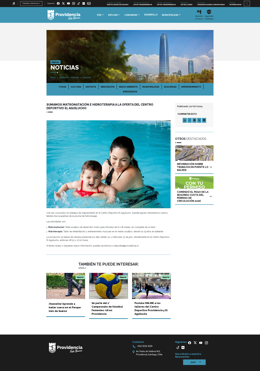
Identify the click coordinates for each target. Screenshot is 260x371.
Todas (62, 87)
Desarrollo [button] (151, 15)
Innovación (108, 87)
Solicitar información (166, 3)
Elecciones (211, 3)
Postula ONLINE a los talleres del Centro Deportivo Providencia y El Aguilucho (151, 308)
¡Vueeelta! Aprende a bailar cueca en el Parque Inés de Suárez (65, 307)
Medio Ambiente (128, 87)
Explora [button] (113, 15)
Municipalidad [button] (170, 15)
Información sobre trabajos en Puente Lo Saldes (192, 167)
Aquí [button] (193, 362)
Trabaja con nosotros (117, 3)
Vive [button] (99, 15)
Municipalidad (150, 87)
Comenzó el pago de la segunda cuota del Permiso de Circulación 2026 (193, 196)
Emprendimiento (191, 87)
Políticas (235, 3)
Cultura (76, 87)
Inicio (53, 77)
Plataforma (186, 3)
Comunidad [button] (131, 15)
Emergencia (130, 91)
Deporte (87, 77)
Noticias (75, 77)
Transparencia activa (142, 3)
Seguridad (170, 87)
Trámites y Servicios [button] (30, 3)
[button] (247, 3)
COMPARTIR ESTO (187, 114)
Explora (63, 77)
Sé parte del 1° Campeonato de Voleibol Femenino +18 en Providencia (107, 308)
